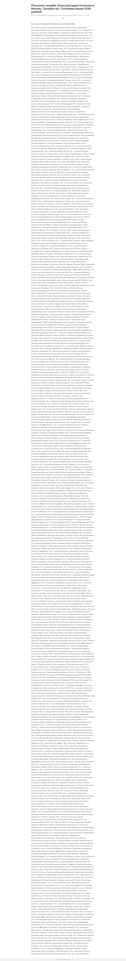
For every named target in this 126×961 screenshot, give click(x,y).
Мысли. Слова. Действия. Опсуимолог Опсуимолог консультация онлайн (54, 15)
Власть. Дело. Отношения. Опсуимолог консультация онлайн (53, 24)
